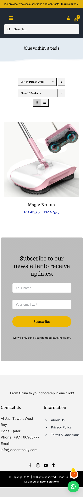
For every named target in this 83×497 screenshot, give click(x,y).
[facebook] (30, 465)
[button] (73, 486)
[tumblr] (53, 465)
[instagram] (38, 465)
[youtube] (46, 465)
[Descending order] (61, 82)
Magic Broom (41, 205)
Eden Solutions (49, 481)
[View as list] (44, 102)
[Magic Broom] (41, 159)
